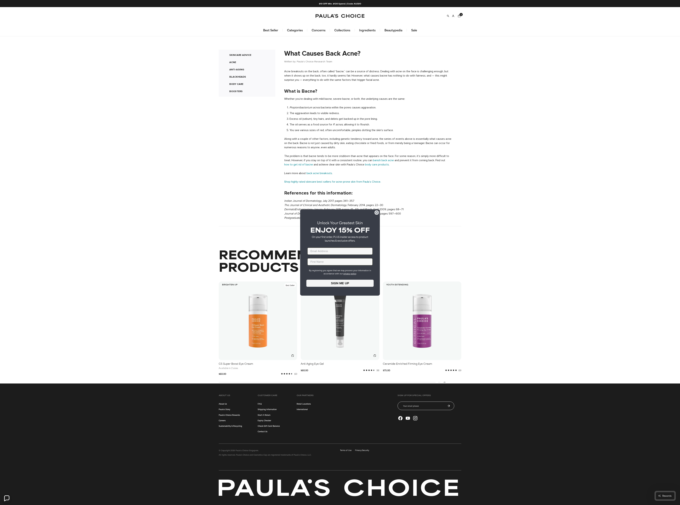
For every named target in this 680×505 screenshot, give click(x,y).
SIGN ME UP (340, 283)
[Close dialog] (376, 212)
